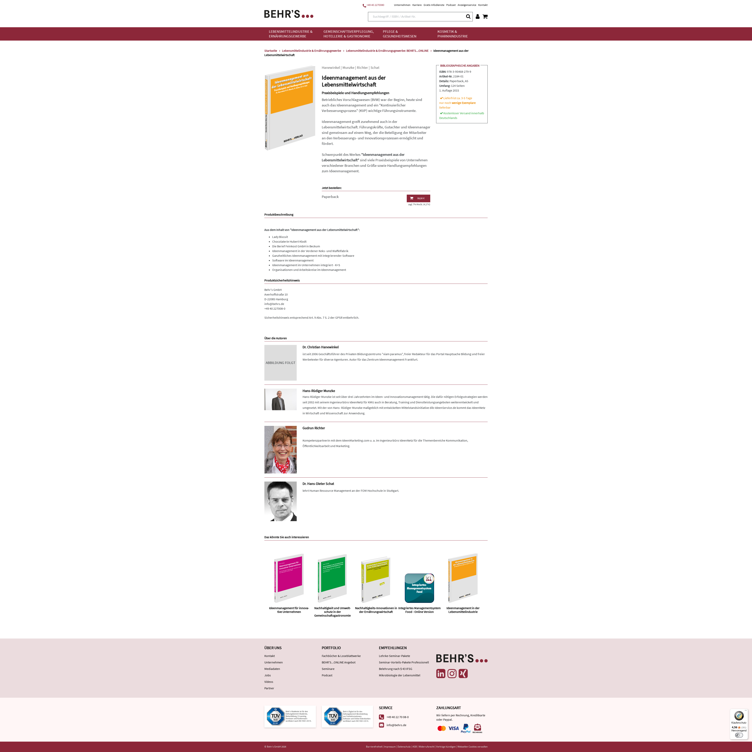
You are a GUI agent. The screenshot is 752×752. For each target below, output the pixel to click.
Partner (269, 688)
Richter (362, 67)
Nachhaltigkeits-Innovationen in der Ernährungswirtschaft (376, 610)
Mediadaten (272, 669)
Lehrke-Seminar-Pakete (394, 656)
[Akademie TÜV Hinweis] (347, 716)
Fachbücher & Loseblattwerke (341, 656)
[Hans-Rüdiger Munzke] (280, 399)
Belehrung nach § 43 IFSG (395, 669)
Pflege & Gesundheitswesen (399, 33)
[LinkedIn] (440, 673)
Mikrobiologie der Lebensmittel (399, 675)
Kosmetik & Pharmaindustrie (452, 33)
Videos (268, 682)
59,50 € (420, 198)
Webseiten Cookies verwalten (472, 746)
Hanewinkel (331, 67)
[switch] (739, 735)
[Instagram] (451, 673)
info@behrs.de (274, 304)
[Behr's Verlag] (288, 13)
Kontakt (483, 5)
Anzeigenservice (467, 5)
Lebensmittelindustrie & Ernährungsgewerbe (291, 33)
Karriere (417, 5)
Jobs (267, 675)
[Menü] (745, 711)
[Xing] (463, 673)
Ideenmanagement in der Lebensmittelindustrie (463, 610)
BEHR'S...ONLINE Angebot (338, 662)
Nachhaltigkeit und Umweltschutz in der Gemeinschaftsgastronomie (332, 611)
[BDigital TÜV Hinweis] (290, 716)
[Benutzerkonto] (478, 16)
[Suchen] (468, 16)
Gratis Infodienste (434, 5)
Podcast (451, 5)
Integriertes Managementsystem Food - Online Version (419, 610)
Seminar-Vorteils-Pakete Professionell (404, 662)
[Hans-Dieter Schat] (280, 501)
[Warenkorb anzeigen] (485, 16)
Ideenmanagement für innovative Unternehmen (289, 610)
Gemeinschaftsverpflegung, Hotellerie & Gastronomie (349, 33)
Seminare (328, 669)
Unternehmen (402, 5)
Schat (375, 67)
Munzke (348, 67)
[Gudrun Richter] (280, 449)
